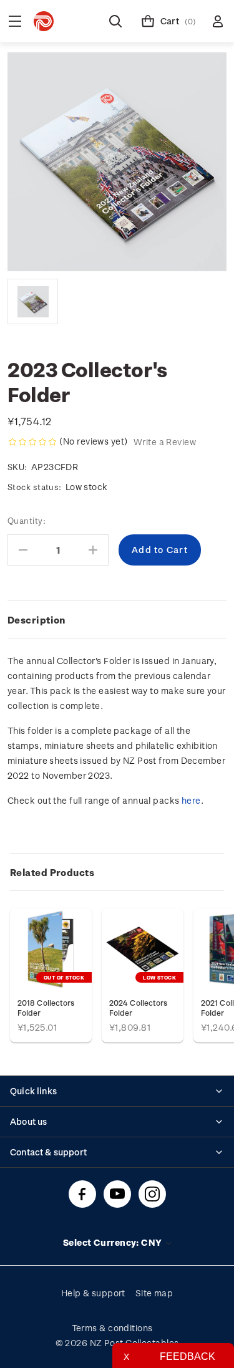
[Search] (115, 21)
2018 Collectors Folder (45, 1007)
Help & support (93, 1293)
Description (36, 619)
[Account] (218, 21)
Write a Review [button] (165, 441)
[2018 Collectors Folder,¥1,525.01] (51, 949)
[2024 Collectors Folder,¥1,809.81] (143, 949)
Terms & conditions (112, 1327)
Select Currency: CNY (113, 1242)
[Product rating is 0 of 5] (32, 442)
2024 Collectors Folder (138, 1007)
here (191, 800)
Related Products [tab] (52, 872)
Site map (154, 1293)
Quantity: (26, 520)
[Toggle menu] (15, 21)
